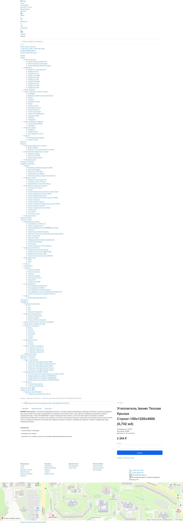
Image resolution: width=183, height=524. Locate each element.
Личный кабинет (98, 466)
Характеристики (36, 408)
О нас (22, 3)
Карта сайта (72, 468)
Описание (25, 408)
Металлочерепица (50, 468)
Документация (24, 9)
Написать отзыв (129, 458)
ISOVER (129, 429)
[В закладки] (118, 403)
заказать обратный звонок (28, 53)
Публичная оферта (26, 474)
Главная (22, 398)
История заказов (98, 468)
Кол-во (119, 443)
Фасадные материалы (27, 164)
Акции (22, 466)
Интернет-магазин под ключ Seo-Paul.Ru (33, 522)
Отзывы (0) (48, 408)
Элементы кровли (26, 220)
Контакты (23, 11)
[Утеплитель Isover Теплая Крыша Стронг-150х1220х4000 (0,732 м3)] (69, 403)
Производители (73, 466)
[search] (22, 45)
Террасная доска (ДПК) (27, 390)
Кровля (22, 58)
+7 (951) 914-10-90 (26, 49)
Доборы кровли (49, 474)
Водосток (23, 144)
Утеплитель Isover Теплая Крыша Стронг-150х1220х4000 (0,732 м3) (61, 398)
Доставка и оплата (26, 7)
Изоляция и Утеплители (27, 358)
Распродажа (24, 5)
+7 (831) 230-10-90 (39, 49)
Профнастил (49, 466)
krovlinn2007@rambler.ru (28, 51)
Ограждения (24, 302)
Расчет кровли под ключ (28, 47)
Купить (139, 452)
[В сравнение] (121, 403)
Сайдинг (47, 472)
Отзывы (120, 458)
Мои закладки (97, 470)
